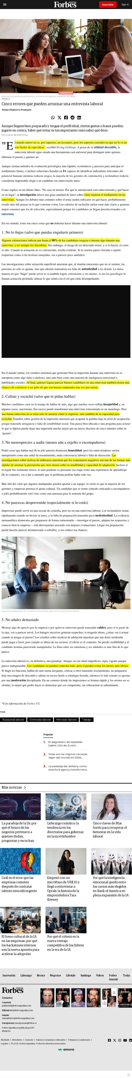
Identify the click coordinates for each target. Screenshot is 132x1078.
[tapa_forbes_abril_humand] (63, 997)
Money (41, 975)
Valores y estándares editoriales (50, 1040)
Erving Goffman (66, 147)
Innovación (9, 975)
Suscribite (107, 4)
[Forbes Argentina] (66, 4)
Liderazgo (26, 975)
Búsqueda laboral (13, 719)
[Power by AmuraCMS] (66, 1049)
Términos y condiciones (79, 1040)
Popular (48, 734)
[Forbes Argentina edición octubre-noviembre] (109, 997)
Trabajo (86, 719)
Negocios (55, 975)
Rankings (86, 975)
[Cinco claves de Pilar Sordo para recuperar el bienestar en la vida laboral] (111, 806)
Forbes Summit (113, 977)
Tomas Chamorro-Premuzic (16, 110)
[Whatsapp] (53, 118)
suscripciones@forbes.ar (26, 1023)
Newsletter (17, 1040)
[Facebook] (66, 118)
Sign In (125, 4)
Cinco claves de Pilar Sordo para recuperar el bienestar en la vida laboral (110, 830)
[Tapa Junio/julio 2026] (47, 997)
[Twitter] (59, 118)
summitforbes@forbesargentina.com (18, 1018)
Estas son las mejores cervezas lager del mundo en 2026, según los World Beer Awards (68, 756)
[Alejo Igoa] (78, 997)
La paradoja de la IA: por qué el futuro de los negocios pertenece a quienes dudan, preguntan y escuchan (19, 832)
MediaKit (5, 1040)
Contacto (29, 1040)
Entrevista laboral (40, 719)
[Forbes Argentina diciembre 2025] (93, 997)
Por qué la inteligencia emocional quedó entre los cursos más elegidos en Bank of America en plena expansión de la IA (111, 886)
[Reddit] (73, 118)
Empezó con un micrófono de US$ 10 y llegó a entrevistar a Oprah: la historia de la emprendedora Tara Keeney (63, 888)
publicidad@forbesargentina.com (16, 1006)
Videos (100, 975)
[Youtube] (125, 1040)
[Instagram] (119, 1040)
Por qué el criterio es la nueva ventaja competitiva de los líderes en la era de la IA (65, 943)
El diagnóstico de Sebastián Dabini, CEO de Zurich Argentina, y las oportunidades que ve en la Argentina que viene (67, 743)
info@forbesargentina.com (21, 1010)
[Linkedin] (79, 118)
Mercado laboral (66, 719)
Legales (4, 1044)
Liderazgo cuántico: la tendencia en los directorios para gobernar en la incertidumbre (65, 830)
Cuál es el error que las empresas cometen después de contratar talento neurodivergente (19, 884)
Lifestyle (70, 975)
